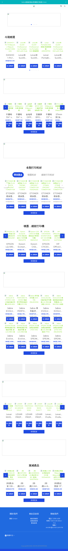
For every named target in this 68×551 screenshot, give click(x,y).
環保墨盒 (18, 174)
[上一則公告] (2, 2)
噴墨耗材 (32, 174)
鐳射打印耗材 (47, 174)
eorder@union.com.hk (54, 527)
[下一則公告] (66, 2)
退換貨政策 (34, 521)
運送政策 (34, 523)
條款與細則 (34, 518)
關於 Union (13, 518)
